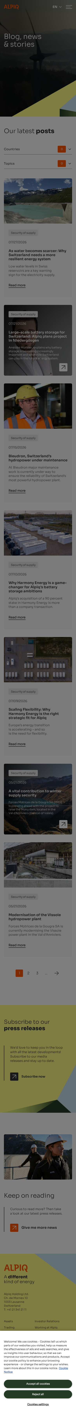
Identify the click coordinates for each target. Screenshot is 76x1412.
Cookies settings (38, 1404)
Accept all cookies (38, 1383)
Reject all (38, 1394)
